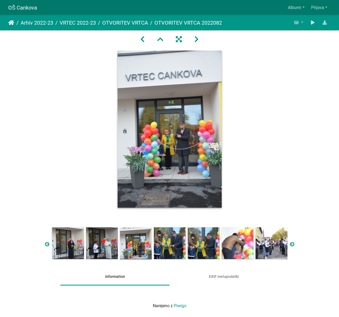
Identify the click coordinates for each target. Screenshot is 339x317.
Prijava (317, 7)
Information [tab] (115, 276)
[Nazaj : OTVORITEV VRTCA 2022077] (142, 39)
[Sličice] (160, 39)
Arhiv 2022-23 (37, 23)
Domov (11, 23)
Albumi (294, 7)
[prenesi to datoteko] (325, 22)
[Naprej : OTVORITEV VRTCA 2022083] (196, 39)
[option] (68, 243)
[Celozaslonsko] (179, 39)
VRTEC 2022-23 (78, 23)
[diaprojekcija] (313, 22)
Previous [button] (47, 244)
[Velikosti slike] (298, 22)
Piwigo (180, 305)
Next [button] (292, 244)
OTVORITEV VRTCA (125, 23)
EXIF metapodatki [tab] (224, 276)
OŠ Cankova (22, 7)
